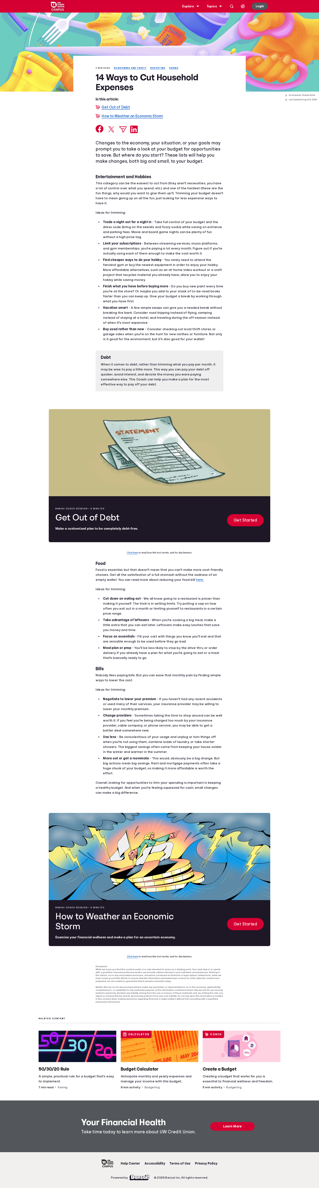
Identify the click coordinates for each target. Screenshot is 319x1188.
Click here (133, 564)
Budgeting (160, 68)
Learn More (233, 1143)
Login (259, 6)
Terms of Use (180, 1180)
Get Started (245, 531)
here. (100, 596)
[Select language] (242, 6)
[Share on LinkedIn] (134, 130)
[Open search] (231, 6)
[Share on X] (111, 129)
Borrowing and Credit (132, 68)
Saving (177, 68)
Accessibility (155, 1180)
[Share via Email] (123, 130)
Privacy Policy (206, 1180)
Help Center (130, 1180)
